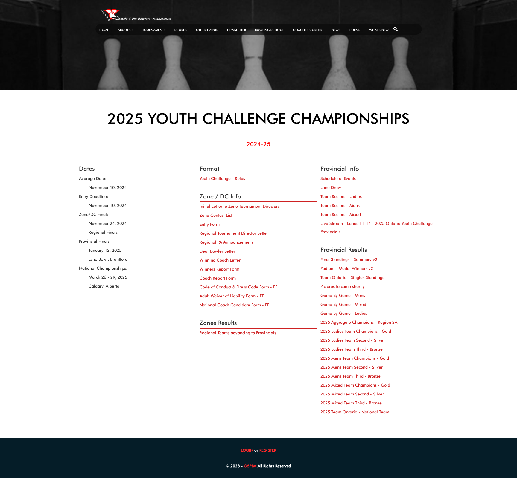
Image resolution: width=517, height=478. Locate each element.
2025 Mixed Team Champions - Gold (355, 385)
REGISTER (267, 450)
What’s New (379, 30)
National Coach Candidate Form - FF (234, 305)
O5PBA (250, 465)
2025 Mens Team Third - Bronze (350, 376)
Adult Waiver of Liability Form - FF (232, 296)
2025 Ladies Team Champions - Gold (355, 331)
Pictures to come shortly (342, 286)
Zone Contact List (216, 215)
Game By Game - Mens (342, 295)
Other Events (207, 30)
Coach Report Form (218, 278)
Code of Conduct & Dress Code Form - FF (238, 287)
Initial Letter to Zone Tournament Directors (239, 206)
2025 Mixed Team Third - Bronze (351, 403)
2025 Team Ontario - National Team (354, 412)
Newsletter (236, 30)
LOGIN (247, 450)
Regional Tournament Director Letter (234, 233)
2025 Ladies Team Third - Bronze (351, 349)
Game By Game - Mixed (343, 304)
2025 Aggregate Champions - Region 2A (358, 322)
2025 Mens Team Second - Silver (351, 367)
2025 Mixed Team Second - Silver (352, 394)
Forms (354, 30)
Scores (180, 30)
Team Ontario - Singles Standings (352, 277)
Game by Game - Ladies (343, 313)
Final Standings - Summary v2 (348, 259)
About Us (125, 30)
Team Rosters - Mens (340, 205)
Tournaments (153, 30)
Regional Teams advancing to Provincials (238, 332)
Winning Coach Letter (220, 260)
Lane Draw (330, 187)
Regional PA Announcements (226, 242)
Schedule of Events (338, 178)
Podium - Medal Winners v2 (346, 268)
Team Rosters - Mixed (340, 214)
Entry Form (210, 224)
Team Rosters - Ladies (341, 196)
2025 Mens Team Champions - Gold (354, 358)
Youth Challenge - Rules (222, 178)
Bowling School (269, 30)
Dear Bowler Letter (217, 251)
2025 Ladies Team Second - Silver (352, 340)
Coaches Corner (307, 30)
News (336, 30)
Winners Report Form (219, 269)
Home (104, 30)
